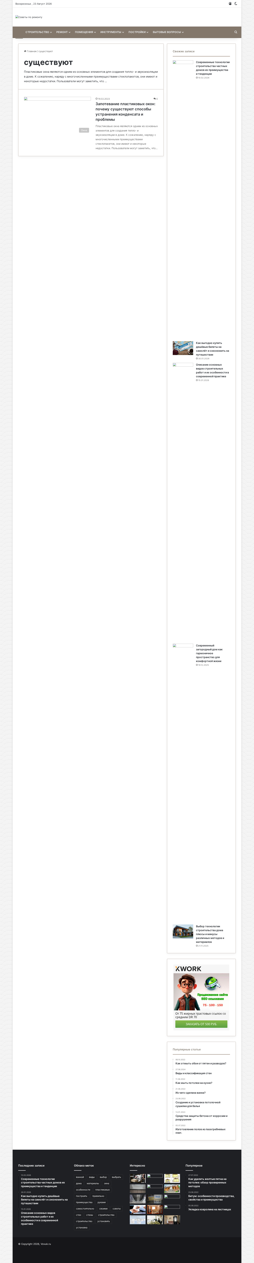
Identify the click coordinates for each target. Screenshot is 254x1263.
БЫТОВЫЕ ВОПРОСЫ (167, 32)
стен (78, 1214)
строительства (106, 1214)
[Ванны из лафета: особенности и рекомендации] (172, 1188)
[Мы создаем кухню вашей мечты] (155, 1178)
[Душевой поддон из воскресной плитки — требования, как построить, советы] (138, 1199)
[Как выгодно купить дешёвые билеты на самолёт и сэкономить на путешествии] (183, 348)
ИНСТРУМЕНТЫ (110, 32)
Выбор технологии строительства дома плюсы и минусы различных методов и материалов (210, 934)
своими (103, 1208)
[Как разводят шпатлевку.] (155, 1199)
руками (102, 1202)
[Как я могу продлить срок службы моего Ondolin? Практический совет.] (155, 1188)
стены (89, 1214)
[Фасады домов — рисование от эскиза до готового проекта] (172, 1178)
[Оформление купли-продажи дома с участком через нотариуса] (138, 1209)
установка (81, 1227)
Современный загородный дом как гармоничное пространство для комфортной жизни (209, 653)
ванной (80, 1177)
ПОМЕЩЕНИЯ (84, 32)
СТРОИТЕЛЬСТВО (37, 32)
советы (117, 1208)
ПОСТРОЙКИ (137, 32)
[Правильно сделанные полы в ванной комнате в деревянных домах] (172, 1209)
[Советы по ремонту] (28, 17)
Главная (31, 51)
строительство (84, 1221)
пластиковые (102, 1189)
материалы (93, 1183)
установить (103, 1221)
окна (106, 1183)
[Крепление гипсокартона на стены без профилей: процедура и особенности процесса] (155, 1209)
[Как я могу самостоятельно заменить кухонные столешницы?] (172, 1199)
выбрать (116, 1177)
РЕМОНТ (62, 32)
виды (92, 1177)
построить (81, 1196)
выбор (103, 1177)
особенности (83, 1189)
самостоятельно (85, 1208)
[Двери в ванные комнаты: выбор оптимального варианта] (172, 1219)
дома (79, 1183)
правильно (98, 1196)
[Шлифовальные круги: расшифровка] (138, 1219)
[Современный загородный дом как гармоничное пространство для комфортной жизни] (183, 783)
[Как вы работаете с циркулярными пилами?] (138, 1178)
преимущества (84, 1202)
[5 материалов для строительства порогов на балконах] (138, 1188)
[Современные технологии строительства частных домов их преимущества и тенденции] (183, 199)
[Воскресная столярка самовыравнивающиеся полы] (155, 1219)
